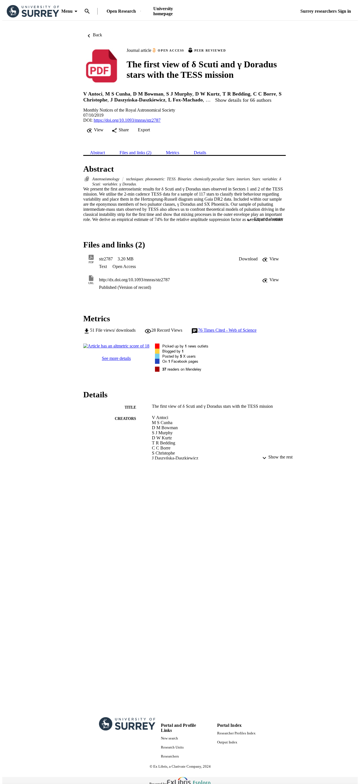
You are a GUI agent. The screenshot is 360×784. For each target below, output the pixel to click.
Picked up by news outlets (185, 346)
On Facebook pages (180, 361)
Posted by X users (179, 356)
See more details (116, 358)
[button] (248, 259)
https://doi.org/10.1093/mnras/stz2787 (127, 120)
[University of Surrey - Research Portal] (33, 11)
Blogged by (173, 351)
